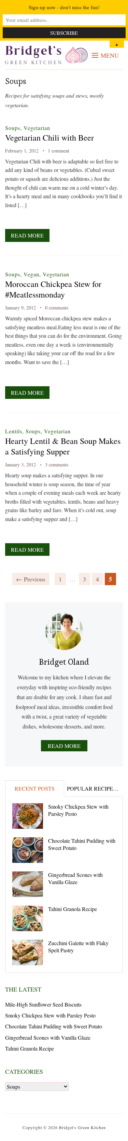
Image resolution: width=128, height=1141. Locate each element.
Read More (27, 235)
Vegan (31, 274)
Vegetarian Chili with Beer (49, 137)
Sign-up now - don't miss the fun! (64, 7)
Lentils (13, 431)
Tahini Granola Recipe (72, 908)
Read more (64, 745)
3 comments (56, 464)
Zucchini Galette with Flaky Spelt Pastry (78, 946)
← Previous (30, 579)
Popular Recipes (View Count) (95, 788)
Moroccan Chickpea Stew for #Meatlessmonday (53, 289)
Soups (12, 127)
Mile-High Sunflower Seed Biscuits (43, 1004)
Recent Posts (35, 788)
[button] (105, 55)
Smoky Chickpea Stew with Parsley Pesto (78, 810)
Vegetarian (37, 127)
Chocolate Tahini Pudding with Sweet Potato (81, 844)
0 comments (56, 307)
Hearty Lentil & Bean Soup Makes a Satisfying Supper (62, 446)
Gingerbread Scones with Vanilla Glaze (75, 878)
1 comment (58, 150)
